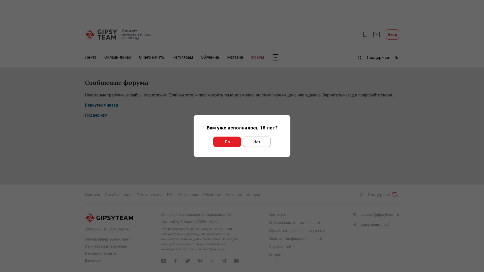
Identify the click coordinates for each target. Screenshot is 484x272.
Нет (256, 142)
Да (227, 142)
